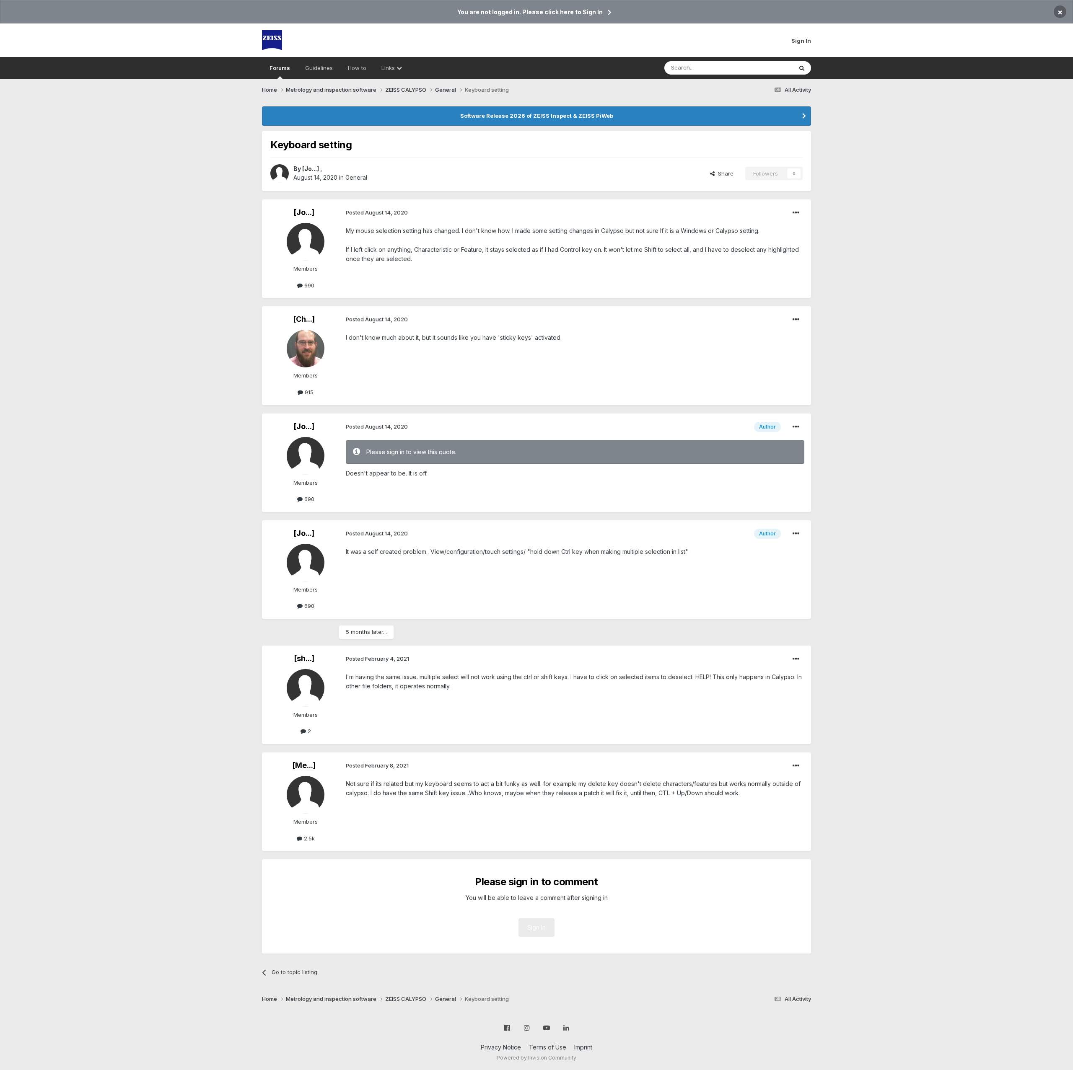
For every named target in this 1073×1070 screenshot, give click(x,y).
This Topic (768, 68)
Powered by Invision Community (536, 1057)
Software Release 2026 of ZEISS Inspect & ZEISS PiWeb (536, 115)
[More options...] (796, 213)
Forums (280, 68)
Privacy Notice (501, 1047)
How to (357, 68)
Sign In (801, 40)
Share (724, 173)
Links (389, 68)
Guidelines (319, 68)
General (356, 177)
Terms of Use (547, 1047)
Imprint (583, 1047)
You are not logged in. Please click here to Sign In (530, 12)
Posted (377, 212)
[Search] (802, 68)
